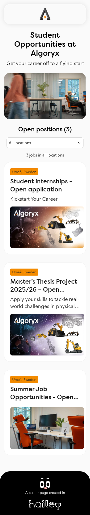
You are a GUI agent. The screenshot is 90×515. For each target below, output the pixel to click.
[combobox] (45, 142)
